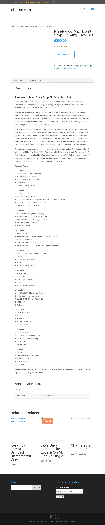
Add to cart (64, 54)
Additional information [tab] (40, 80)
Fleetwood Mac (69, 69)
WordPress (71, 521)
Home (13, 26)
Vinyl (18, 26)
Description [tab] (18, 80)
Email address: (62, 487)
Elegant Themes (46, 521)
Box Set (57, 69)
